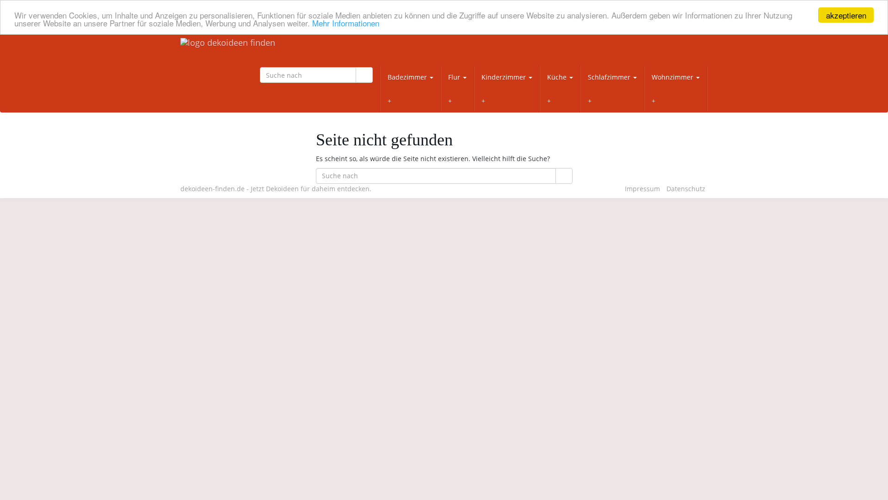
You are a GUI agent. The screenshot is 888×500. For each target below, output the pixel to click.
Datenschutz (685, 188)
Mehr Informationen (345, 23)
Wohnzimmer (673, 77)
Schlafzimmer (610, 77)
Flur (455, 77)
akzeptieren (846, 15)
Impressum (642, 188)
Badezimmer (408, 77)
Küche (557, 77)
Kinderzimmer (504, 77)
